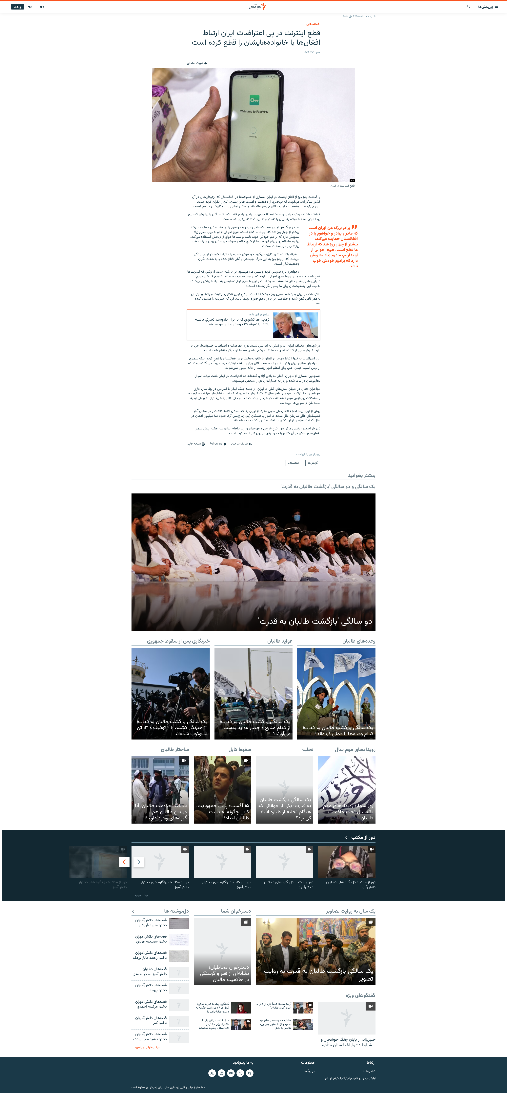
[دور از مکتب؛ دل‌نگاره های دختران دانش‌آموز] (346, 862)
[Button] (197, 63)
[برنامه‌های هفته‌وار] (30, 7)
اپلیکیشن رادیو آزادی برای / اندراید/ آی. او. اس (349, 1079)
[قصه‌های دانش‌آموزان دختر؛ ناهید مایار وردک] (179, 1037)
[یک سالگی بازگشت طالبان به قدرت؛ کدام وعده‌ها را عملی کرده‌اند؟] (336, 694)
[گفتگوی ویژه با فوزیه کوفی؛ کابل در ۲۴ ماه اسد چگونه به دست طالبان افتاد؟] (241, 1007)
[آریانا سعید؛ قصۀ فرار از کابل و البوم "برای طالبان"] (303, 1007)
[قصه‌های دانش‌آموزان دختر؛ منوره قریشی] (179, 923)
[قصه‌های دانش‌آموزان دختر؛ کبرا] (179, 1021)
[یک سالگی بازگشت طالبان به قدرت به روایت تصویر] (315, 951)
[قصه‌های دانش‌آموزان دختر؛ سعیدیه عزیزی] (179, 939)
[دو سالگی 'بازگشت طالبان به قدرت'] (253, 562)
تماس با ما (369, 1071)
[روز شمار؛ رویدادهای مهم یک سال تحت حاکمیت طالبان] (346, 790)
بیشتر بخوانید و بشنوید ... (145, 1047)
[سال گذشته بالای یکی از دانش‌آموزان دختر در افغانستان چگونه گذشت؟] (241, 1024)
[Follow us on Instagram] (221, 1073)
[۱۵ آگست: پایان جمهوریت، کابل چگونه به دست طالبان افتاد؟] (222, 790)
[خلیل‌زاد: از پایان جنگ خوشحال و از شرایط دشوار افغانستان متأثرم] (346, 1018)
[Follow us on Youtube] (231, 1073)
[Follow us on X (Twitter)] (240, 1073)
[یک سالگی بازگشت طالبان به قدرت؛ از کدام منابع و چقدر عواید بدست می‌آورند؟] (253, 694)
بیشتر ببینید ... (140, 896)
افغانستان (313, 24)
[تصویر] (42, 7)
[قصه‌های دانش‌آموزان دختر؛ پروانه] (179, 988)
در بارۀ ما (309, 1071)
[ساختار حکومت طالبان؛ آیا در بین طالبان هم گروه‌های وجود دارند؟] (160, 790)
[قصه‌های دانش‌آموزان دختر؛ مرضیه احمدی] (179, 1005)
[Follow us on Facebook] (250, 1073)
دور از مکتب (363, 838)
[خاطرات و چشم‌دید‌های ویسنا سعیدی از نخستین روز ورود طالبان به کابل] (303, 1024)
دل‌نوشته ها (176, 911)
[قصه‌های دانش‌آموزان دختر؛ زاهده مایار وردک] (179, 956)
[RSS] (212, 1073)
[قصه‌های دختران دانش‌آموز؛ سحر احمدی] (179, 972)
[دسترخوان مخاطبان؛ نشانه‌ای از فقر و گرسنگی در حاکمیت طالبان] (222, 951)
